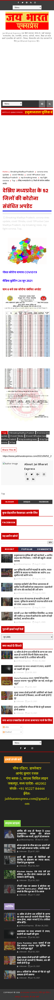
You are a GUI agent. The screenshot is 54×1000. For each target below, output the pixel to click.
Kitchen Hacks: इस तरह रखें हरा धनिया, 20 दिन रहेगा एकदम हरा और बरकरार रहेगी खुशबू (33, 874)
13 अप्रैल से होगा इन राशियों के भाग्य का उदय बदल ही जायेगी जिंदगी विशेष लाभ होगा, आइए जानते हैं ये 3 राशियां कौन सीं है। (33, 655)
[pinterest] (26, 2)
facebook (44, 502)
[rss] (30, 2)
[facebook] (18, 2)
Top (13, 180)
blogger (9, 502)
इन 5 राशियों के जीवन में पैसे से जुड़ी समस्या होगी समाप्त (33, 973)
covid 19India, (18, 221)
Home (5, 171)
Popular (27, 549)
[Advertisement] (27, 72)
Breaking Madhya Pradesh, (20, 217)
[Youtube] (28, 747)
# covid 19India (16, 436)
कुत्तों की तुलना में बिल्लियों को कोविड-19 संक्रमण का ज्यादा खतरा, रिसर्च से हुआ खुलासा (33, 860)
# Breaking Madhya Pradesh (21, 433)
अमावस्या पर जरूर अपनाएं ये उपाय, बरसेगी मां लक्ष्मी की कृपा (33, 933)
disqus (26, 502)
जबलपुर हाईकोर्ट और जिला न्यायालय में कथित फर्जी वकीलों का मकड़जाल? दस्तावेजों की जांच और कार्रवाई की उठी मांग (33, 587)
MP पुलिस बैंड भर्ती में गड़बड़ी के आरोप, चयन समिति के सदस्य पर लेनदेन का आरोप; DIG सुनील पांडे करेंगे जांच (32, 572)
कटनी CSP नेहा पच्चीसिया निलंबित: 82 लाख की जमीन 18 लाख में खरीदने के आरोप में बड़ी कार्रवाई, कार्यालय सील (33, 616)
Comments (44, 549)
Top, (19, 228)
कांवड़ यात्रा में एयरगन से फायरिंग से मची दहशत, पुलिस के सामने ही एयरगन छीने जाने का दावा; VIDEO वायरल (33, 601)
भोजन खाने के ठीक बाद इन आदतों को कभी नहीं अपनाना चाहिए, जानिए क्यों (33, 847)
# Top (12, 442)
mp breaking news (29, 177)
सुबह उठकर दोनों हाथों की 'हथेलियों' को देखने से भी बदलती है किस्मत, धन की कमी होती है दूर (33, 695)
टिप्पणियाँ (8, 732)
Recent (9, 549)
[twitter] (22, 2)
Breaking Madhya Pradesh (22, 171)
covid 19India (17, 174)
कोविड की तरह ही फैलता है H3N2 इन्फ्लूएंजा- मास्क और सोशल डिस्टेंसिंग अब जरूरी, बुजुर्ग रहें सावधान (33, 834)
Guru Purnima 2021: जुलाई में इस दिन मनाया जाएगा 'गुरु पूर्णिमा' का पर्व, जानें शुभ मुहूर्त (33, 681)
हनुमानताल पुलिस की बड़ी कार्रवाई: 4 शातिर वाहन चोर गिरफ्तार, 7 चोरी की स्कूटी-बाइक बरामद (33, 558)
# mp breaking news (28, 439)
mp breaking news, (32, 225)
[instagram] (35, 2)
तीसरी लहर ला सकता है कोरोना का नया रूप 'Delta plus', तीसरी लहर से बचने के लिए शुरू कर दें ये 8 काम (33, 889)
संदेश (7, 727)
